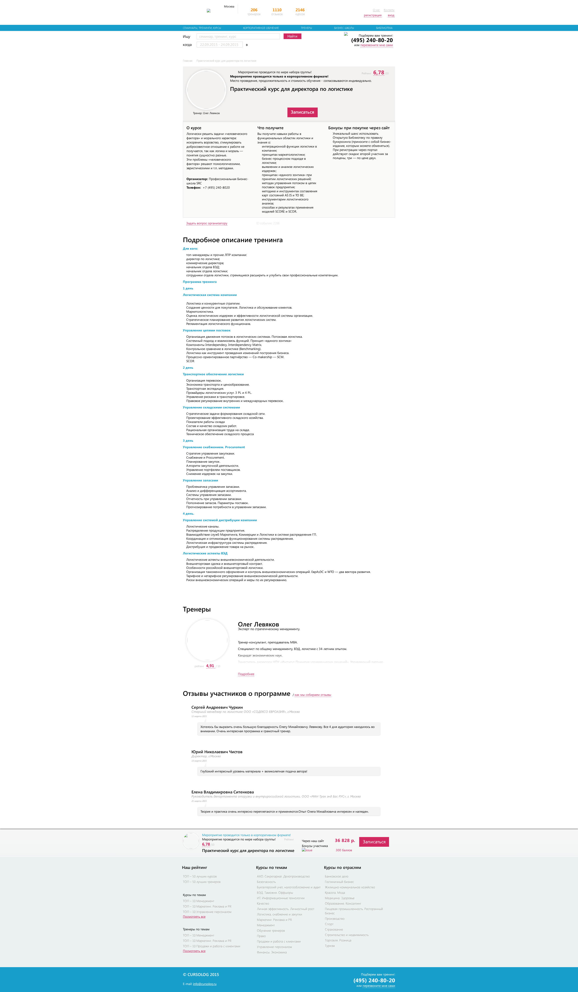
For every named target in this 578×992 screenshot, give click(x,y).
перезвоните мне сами (376, 45)
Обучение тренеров (271, 930)
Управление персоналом (274, 947)
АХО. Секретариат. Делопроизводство (283, 876)
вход (391, 15)
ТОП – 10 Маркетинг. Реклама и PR (207, 906)
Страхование (334, 929)
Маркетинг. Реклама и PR (274, 919)
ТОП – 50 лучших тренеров (202, 881)
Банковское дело (336, 876)
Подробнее (246, 674)
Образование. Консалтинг (343, 903)
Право (261, 936)
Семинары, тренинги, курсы (202, 28)
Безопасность (266, 881)
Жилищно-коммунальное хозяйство (350, 887)
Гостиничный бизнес (339, 881)
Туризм (330, 945)
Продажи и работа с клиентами (279, 941)
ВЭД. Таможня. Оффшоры (275, 892)
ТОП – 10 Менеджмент (198, 901)
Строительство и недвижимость (346, 935)
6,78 (378, 72)
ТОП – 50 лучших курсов (200, 876)
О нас (376, 10)
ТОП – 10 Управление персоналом (207, 912)
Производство (335, 918)
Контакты (389, 10)
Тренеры (306, 28)
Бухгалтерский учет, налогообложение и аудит (289, 887)
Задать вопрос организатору (206, 223)
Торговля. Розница (338, 940)
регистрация (373, 15)
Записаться (302, 112)
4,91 (210, 665)
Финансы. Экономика (272, 952)
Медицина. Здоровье (339, 898)
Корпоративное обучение (261, 28)
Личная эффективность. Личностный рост (285, 909)
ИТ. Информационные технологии (281, 898)
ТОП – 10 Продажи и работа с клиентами (211, 946)
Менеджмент (266, 925)
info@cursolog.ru (205, 984)
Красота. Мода (335, 892)
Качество (263, 903)
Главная (187, 60)
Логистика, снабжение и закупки (279, 914)
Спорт (329, 924)
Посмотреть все (194, 916)
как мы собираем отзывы (313, 694)
